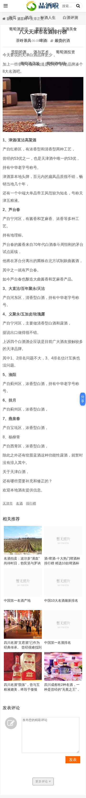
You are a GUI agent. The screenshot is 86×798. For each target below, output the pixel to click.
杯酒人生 (48, 18)
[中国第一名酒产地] (23, 595)
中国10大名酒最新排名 (61, 600)
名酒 (19, 503)
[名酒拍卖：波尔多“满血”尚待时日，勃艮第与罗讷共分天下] (23, 553)
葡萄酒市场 (56, 63)
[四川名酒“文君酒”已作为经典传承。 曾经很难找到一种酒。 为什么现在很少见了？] (23, 637)
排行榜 (31, 503)
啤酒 (43, 41)
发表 (73, 760)
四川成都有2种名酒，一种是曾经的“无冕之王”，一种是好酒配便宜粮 (62, 689)
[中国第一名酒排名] (63, 637)
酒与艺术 (41, 52)
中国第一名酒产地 (17, 600)
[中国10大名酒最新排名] (63, 595)
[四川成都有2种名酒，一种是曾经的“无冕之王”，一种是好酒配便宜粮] (63, 680)
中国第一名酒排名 (57, 642)
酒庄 (28, 18)
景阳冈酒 (18, 52)
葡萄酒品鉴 (29, 63)
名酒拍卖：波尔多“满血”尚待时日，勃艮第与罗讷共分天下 (22, 563)
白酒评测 (70, 18)
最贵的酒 (62, 41)
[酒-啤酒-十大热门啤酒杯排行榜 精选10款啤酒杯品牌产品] (63, 553)
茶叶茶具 (23, 41)
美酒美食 (69, 29)
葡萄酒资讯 (18, 29)
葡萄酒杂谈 (44, 29)
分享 (82, 399)
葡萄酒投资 (65, 52)
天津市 (8, 503)
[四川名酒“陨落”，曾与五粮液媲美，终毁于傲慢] (23, 680)
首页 (12, 18)
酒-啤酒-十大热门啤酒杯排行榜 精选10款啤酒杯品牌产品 (62, 563)
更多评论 (42, 781)
